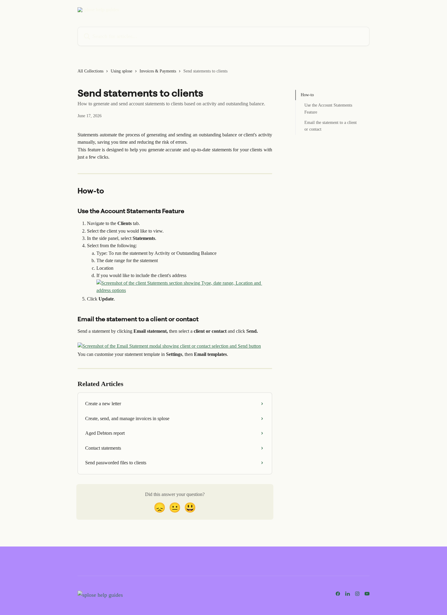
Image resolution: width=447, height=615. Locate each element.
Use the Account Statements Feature (328, 108)
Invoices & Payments (158, 71)
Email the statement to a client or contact (330, 126)
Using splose (121, 71)
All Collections (90, 71)
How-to (307, 95)
